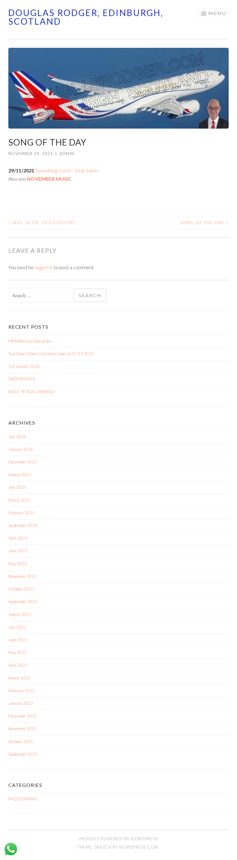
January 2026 (20, 449)
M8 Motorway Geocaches (30, 341)
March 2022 (19, 678)
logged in (44, 267)
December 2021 (22, 716)
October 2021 (20, 741)
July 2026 (17, 436)
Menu (217, 13)
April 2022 (17, 665)
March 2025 (19, 500)
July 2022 (17, 627)
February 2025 (21, 512)
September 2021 (22, 754)
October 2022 (20, 588)
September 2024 (22, 525)
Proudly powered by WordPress (118, 838)
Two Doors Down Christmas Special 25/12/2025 (51, 353)
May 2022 (17, 652)
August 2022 (19, 614)
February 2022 (21, 690)
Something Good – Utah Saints (67, 170)
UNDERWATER (21, 379)
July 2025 (17, 487)
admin (66, 153)
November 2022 (22, 576)
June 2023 (17, 550)
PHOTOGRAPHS (22, 798)
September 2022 (22, 601)
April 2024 (17, 538)
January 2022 (20, 703)
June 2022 (17, 639)
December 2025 (22, 461)
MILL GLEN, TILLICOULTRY (41, 222)
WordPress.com (138, 847)
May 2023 (17, 563)
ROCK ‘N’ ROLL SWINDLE (31, 391)
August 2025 (19, 474)
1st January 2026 (24, 366)
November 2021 (22, 728)
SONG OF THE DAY (204, 222)
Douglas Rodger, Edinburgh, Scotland (85, 17)
